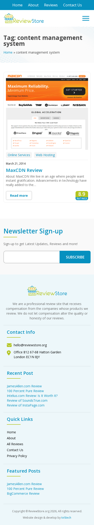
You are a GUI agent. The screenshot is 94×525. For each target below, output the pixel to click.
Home (17, 5)
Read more (19, 195)
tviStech (66, 518)
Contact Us (72, 5)
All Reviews (15, 444)
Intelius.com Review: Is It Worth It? (32, 395)
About (33, 5)
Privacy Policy (17, 456)
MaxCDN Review (24, 170)
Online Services (19, 155)
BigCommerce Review (23, 493)
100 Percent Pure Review (25, 391)
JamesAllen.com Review (24, 386)
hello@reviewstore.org (30, 345)
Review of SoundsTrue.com (27, 400)
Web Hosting (45, 155)
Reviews (51, 5)
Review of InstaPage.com (25, 405)
